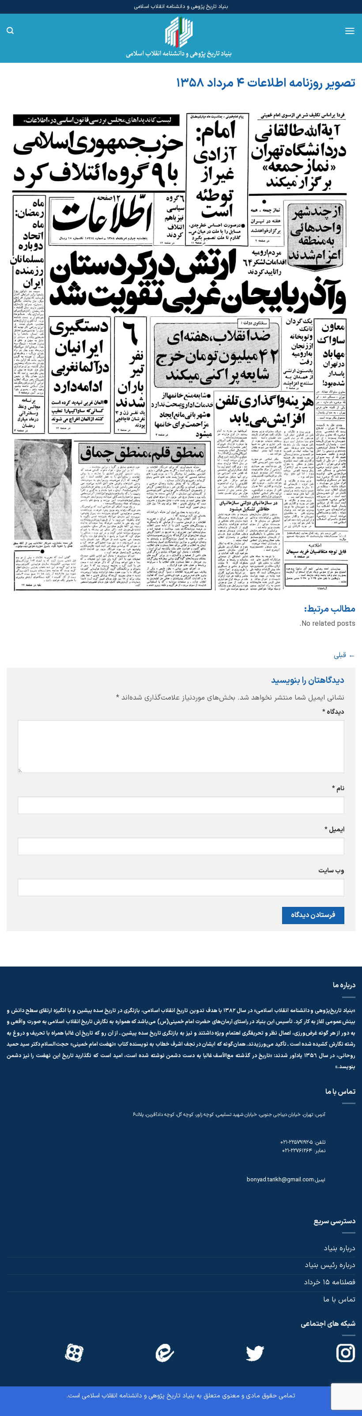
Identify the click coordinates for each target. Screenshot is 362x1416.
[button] (349, 31)
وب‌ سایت (331, 870)
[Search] (10, 30)
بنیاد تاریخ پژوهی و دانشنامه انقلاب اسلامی (138, 1396)
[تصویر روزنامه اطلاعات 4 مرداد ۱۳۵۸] (181, 351)
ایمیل (334, 829)
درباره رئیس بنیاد (330, 1265)
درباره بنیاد (339, 1248)
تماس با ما (339, 1299)
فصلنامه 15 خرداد (329, 1282)
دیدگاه (333, 712)
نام (338, 788)
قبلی (344, 655)
